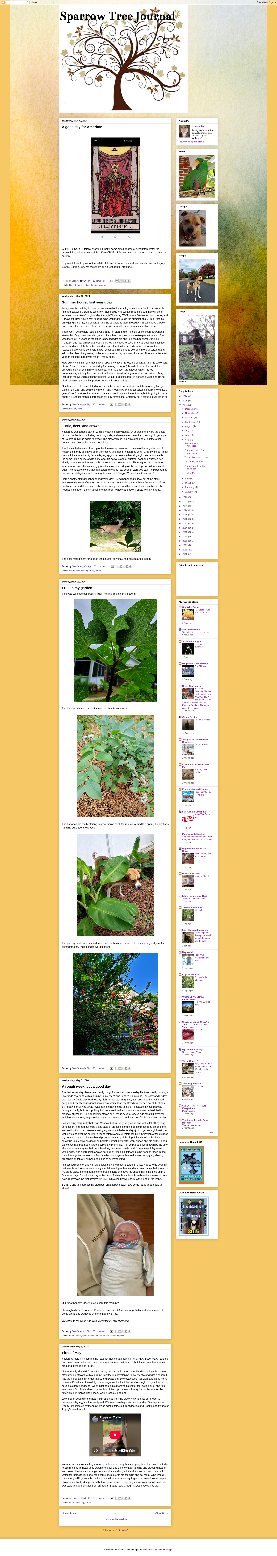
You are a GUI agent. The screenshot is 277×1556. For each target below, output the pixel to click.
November (190, 413)
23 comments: (100, 1068)
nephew (120, 1335)
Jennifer (199, 126)
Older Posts (162, 1513)
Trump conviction (99, 285)
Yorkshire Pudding (192, 907)
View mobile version (115, 1519)
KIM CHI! (199, 1029)
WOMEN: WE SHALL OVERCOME (193, 998)
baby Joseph (75, 1335)
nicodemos (148, 1549)
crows (72, 571)
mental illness (109, 1335)
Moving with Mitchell (193, 834)
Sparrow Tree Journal (117, 16)
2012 (185, 545)
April (187, 478)
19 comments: (100, 281)
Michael (198, 910)
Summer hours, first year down (87, 302)
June (188, 435)
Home (116, 1513)
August (189, 426)
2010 (185, 554)
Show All (212, 1133)
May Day (80, 1502)
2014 (185, 536)
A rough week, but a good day (86, 1086)
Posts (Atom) (122, 1530)
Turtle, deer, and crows (80, 426)
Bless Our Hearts (191, 686)
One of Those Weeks (192, 1052)
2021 (185, 506)
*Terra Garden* (190, 1061)
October (189, 417)
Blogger (168, 1549)
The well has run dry (191, 1125)
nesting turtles (87, 571)
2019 (185, 514)
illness (99, 1335)
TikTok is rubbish (202, 720)
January (189, 491)
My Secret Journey (192, 1049)
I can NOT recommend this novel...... (202, 958)
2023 (185, 497)
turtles (98, 571)
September (191, 422)
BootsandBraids (191, 873)
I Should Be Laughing (194, 811)
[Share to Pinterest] (129, 281)
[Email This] (117, 281)
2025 (185, 400)
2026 (185, 396)
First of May (71, 1353)
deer (78, 571)
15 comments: (100, 404)
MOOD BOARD (202, 745)
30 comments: (101, 566)
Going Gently (189, 717)
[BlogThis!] (120, 281)
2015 (185, 532)
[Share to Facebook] (126, 281)
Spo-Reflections (191, 629)
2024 (185, 405)
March (188, 483)
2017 (185, 523)
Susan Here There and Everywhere (194, 1107)
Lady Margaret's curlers (195, 930)
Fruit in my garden (77, 588)
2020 (185, 510)
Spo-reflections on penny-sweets (197, 632)
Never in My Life (202, 876)
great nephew (88, 1335)
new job (72, 409)
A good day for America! (82, 127)
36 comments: (100, 1331)
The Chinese (200, 666)
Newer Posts (69, 1513)
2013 (185, 541)
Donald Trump (75, 285)
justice (87, 285)
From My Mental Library (195, 789)
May (187, 439)
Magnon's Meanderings (195, 663)
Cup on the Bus (190, 974)
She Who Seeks (190, 607)
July (187, 430)
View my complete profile (191, 141)
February (190, 487)
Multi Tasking (188, 1111)
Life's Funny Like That (194, 896)
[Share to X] (123, 281)
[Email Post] (111, 281)
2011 (185, 549)
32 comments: (100, 1498)
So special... (200, 1086)
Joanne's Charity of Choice (194, 898)
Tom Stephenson (191, 1083)
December (190, 409)
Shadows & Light (191, 641)
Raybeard (187, 952)
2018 (185, 519)
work (80, 409)
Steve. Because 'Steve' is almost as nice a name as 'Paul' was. (196, 1024)
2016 (185, 527)
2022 (185, 501)
